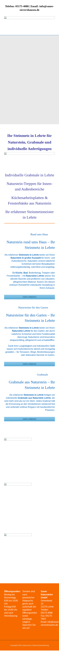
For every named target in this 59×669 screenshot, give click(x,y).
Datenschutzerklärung (40, 645)
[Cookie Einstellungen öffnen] (5, 665)
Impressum (27, 645)
